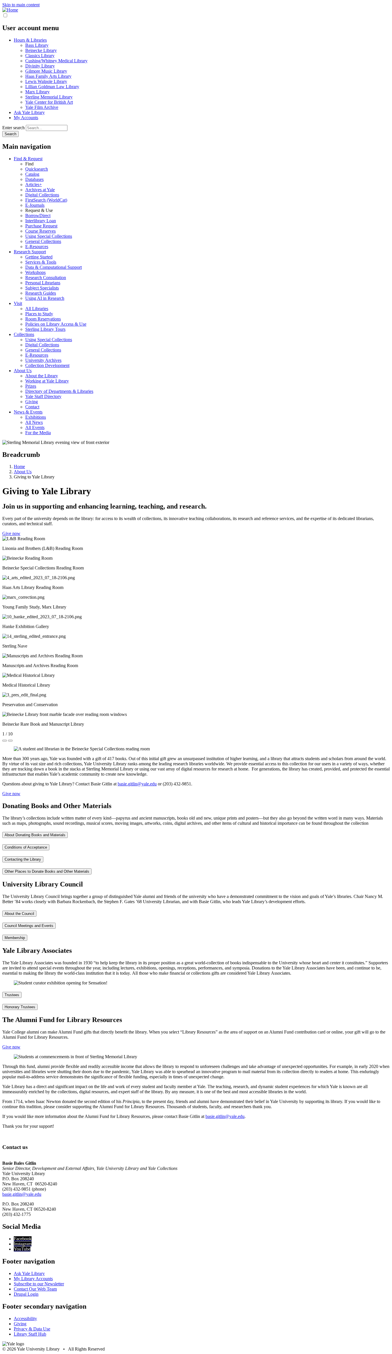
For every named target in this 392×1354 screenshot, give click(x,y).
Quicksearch (36, 169)
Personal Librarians (42, 282)
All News (34, 422)
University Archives (43, 360)
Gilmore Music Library (46, 71)
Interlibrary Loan (40, 220)
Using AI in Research (44, 298)
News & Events (28, 412)
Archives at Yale (40, 189)
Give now (11, 533)
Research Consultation (45, 277)
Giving (31, 401)
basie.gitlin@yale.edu (137, 783)
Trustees (12, 995)
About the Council (19, 913)
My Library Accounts (33, 1278)
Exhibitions (35, 417)
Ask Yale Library (29, 112)
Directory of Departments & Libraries (59, 391)
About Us (23, 370)
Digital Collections (42, 194)
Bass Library (36, 45)
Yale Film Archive (41, 107)
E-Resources (36, 246)
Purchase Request (41, 225)
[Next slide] (10, 740)
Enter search (13, 127)
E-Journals (34, 205)
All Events (34, 427)
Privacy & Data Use (32, 1328)
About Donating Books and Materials (35, 835)
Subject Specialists (42, 287)
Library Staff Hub (30, 1334)
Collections (24, 334)
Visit (18, 303)
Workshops (35, 272)
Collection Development (47, 365)
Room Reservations (43, 318)
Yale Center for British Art (49, 102)
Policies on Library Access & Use (55, 324)
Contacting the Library (23, 859)
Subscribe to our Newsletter (39, 1283)
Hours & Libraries (30, 40)
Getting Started (39, 256)
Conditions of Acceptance (26, 847)
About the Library (41, 375)
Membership (15, 938)
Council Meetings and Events (29, 926)
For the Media (38, 432)
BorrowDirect (38, 215)
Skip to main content (21, 4)
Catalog (32, 174)
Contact (32, 406)
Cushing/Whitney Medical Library (56, 60)
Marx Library (37, 91)
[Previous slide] (4, 740)
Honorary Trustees (20, 1007)
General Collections (43, 241)
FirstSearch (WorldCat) (46, 200)
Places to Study (39, 313)
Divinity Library (40, 65)
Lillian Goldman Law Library (52, 86)
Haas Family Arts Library (48, 76)
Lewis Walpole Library (46, 81)
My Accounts (26, 117)
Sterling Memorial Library (49, 96)
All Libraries (36, 308)
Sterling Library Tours (45, 329)
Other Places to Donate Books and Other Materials (47, 871)
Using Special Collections (48, 236)
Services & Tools (40, 262)
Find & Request (28, 158)
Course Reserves (40, 231)
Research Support (30, 251)
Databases (34, 179)
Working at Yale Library (47, 380)
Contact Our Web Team (35, 1289)
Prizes (30, 386)
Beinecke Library (41, 50)
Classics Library (40, 55)
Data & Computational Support (53, 267)
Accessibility (25, 1318)
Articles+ (33, 184)
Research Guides (40, 293)
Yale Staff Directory (43, 396)
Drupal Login (26, 1294)
